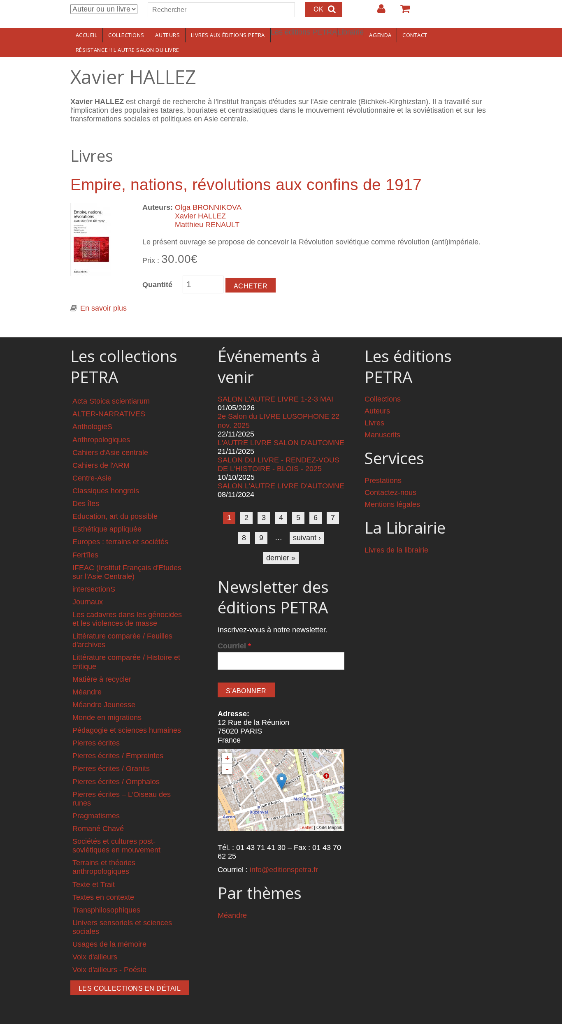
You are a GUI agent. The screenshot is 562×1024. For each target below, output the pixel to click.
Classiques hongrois (105, 491)
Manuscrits (382, 435)
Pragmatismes (96, 816)
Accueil (87, 35)
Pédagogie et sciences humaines (126, 730)
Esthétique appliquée (107, 529)
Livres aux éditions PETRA (228, 35)
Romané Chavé (98, 828)
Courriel (234, 646)
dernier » (280, 558)
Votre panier (401, 12)
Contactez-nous (390, 492)
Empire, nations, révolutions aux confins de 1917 (246, 184)
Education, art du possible (115, 516)
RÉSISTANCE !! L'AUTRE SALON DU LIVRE (127, 49)
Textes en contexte (103, 897)
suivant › (307, 538)
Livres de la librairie (396, 550)
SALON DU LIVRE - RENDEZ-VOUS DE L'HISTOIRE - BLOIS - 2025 (278, 464)
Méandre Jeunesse (103, 705)
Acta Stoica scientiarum (111, 401)
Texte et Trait (93, 884)
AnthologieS (92, 427)
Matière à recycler (101, 679)
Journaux (87, 602)
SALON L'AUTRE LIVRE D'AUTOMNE (281, 486)
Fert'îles (85, 555)
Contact (414, 35)
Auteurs (167, 35)
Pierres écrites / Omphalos (116, 782)
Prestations (383, 480)
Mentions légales (392, 504)
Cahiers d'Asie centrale (110, 452)
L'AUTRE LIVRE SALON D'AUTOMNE (281, 443)
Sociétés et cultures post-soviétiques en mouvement (116, 845)
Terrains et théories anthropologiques (103, 867)
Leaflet (306, 827)
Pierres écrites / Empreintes (117, 756)
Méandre (87, 692)
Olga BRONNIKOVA (208, 207)
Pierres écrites (96, 743)
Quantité (157, 285)
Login (377, 12)
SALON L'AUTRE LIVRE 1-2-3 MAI (275, 399)
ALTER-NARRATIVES (108, 414)
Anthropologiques (101, 440)
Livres (374, 423)
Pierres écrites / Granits (111, 768)
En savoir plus (103, 308)
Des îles (85, 503)
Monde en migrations (107, 717)
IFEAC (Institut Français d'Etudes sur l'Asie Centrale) (126, 572)
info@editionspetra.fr (284, 870)
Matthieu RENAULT (207, 225)
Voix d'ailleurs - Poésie (109, 970)
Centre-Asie (91, 478)
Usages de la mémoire (109, 944)
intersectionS (93, 589)
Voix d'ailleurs (94, 957)
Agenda (380, 35)
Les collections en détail (130, 988)
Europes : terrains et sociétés (120, 542)
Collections (126, 35)
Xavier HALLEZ (200, 216)
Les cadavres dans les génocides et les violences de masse (127, 619)
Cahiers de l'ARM (101, 465)
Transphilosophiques (106, 910)
